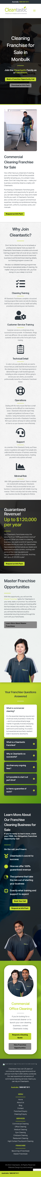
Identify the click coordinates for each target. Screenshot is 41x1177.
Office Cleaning (20, 1127)
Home (20, 1099)
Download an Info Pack (20, 85)
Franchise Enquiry (20, 1111)
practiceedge (28, 1167)
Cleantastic (20, 70)
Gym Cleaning (20, 1132)
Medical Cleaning (20, 1129)
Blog (20, 1105)
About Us (20, 1102)
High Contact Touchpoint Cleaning (20, 1141)
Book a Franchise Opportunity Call (20, 79)
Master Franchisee (20, 1154)
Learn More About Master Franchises (16, 625)
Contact (20, 1108)
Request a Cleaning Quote (20, 1036)
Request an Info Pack (14, 214)
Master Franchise (10, 599)
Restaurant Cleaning (20, 1138)
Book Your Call (20, 901)
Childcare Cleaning (20, 1135)
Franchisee (21, 73)
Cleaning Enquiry (20, 1114)
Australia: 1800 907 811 (10, 1173)
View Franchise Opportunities (20, 1046)
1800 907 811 (24, 2)
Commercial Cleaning (20, 1124)
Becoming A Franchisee (20, 1151)
